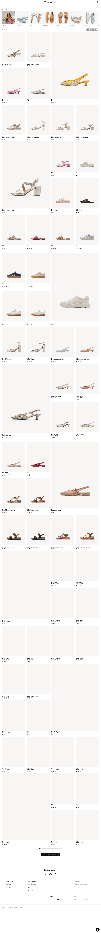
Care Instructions (9, 884)
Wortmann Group (32, 884)
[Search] (97, 2)
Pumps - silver (30, 359)
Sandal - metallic (6, 621)
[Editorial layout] (49, 29)
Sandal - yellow (79, 620)
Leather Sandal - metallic (8, 510)
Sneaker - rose (30, 285)
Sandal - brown (79, 658)
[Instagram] (50, 874)
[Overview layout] (51, 29)
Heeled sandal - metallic (8, 137)
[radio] (3, 66)
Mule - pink (54, 210)
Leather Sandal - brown (32, 510)
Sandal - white (79, 583)
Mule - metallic (6, 247)
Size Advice (8, 887)
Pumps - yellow (55, 100)
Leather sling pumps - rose (82, 359)
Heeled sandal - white (32, 547)
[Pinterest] (55, 874)
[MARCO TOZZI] (50, 2)
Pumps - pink (5, 100)
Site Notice (30, 889)
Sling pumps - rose (6, 435)
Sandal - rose (54, 842)
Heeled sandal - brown (8, 547)
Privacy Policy (31, 887)
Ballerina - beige (80, 434)
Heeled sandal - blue (32, 732)
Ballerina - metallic (31, 100)
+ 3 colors (78, 250)
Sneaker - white (30, 323)
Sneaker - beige (55, 323)
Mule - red (29, 247)
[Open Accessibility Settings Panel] (98, 930)
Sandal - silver (30, 769)
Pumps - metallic (6, 64)
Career (29, 885)
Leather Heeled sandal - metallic (84, 547)
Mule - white (79, 174)
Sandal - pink (5, 658)
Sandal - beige (55, 583)
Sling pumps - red (31, 474)
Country (76, 896)
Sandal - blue (54, 806)
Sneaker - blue (5, 285)
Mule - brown (79, 210)
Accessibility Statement (33, 890)
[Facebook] (46, 874)
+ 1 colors (78, 399)
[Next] (95, 18)
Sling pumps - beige (56, 396)
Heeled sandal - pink (56, 174)
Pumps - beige (79, 396)
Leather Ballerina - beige (33, 64)
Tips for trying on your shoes (12, 885)
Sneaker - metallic (80, 247)
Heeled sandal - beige (56, 137)
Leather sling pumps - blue (57, 359)
